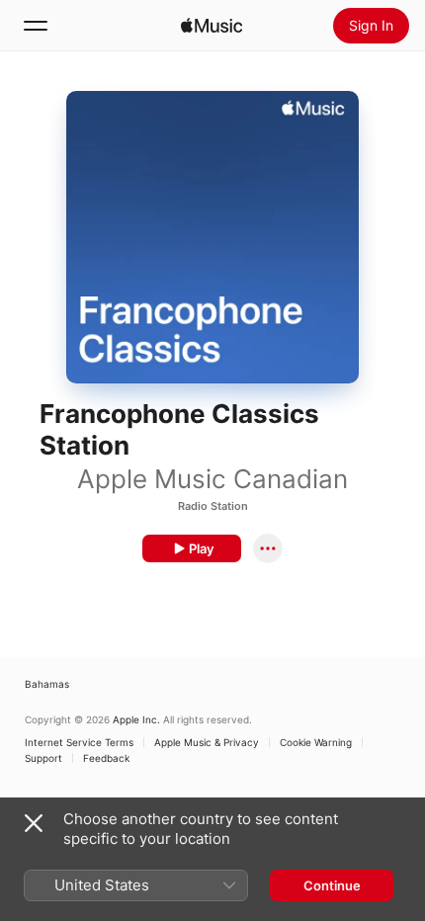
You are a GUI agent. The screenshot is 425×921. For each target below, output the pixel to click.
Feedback (106, 758)
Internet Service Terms (79, 742)
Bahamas (47, 684)
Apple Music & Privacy (206, 742)
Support (43, 758)
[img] (211, 26)
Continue (332, 885)
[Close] (33, 823)
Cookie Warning (316, 742)
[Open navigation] (35, 25)
